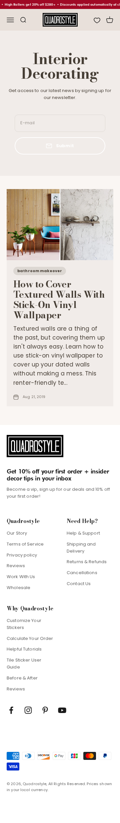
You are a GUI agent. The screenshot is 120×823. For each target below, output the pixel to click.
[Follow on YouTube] (62, 710)
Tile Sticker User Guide (24, 663)
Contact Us (79, 583)
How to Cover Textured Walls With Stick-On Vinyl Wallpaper (59, 299)
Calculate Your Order (30, 638)
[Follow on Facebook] (11, 710)
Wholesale (18, 587)
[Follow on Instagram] (28, 710)
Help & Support (83, 533)
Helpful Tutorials (24, 649)
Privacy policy (22, 555)
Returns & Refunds (87, 562)
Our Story (17, 533)
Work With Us (21, 576)
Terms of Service (25, 544)
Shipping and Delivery (81, 547)
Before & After (22, 678)
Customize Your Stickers (24, 624)
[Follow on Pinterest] (45, 710)
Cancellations (82, 572)
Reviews (16, 566)
